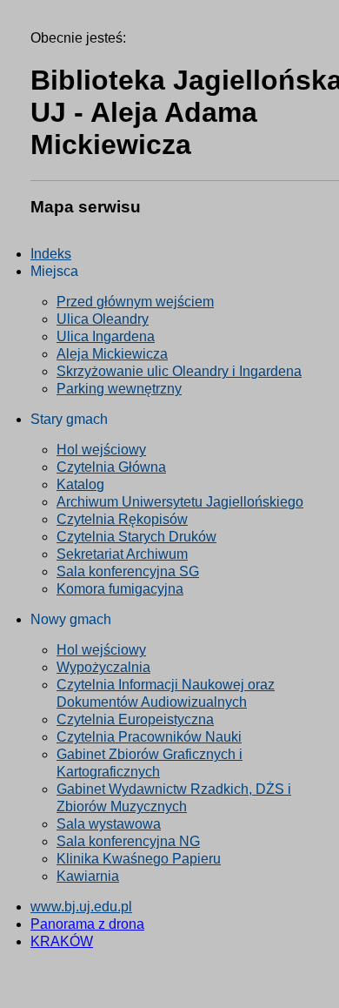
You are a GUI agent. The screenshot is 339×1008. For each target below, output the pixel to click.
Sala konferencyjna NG (128, 841)
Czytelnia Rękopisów (122, 519)
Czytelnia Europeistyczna (135, 719)
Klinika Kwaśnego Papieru (138, 858)
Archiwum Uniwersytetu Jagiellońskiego (179, 501)
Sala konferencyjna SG (127, 571)
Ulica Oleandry (102, 319)
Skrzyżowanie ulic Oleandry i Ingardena (179, 371)
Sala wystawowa (108, 823)
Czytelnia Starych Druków (136, 536)
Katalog (80, 484)
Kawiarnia (87, 876)
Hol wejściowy (101, 449)
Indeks (50, 253)
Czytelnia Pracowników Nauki (149, 736)
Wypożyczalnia (103, 667)
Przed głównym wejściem (135, 301)
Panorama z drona (87, 924)
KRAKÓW (61, 941)
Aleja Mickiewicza (112, 353)
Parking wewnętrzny (119, 388)
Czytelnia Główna (111, 467)
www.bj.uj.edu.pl (81, 906)
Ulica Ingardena (105, 336)
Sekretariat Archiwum (122, 554)
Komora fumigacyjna (119, 588)
